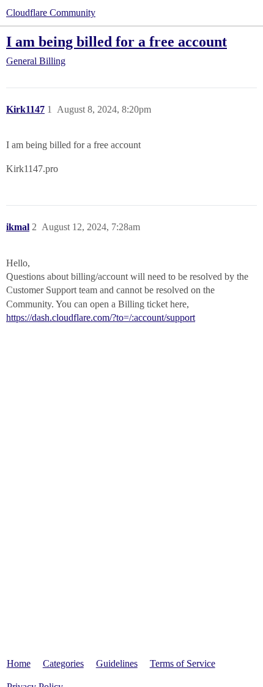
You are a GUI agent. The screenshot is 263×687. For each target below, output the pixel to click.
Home (19, 663)
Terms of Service (182, 663)
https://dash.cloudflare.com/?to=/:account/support (100, 317)
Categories (63, 663)
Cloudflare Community (50, 12)
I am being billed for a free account (116, 41)
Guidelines (117, 663)
